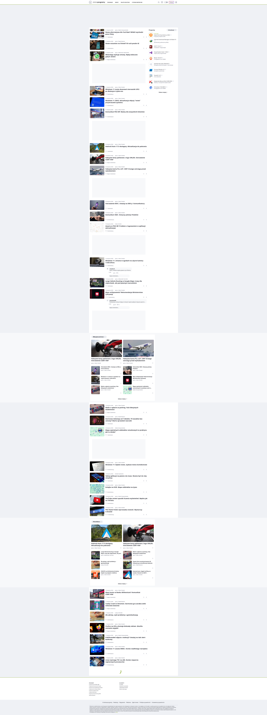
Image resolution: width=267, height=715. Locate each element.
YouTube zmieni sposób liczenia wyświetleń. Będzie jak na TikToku (126, 499)
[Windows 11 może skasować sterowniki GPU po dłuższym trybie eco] (97, 91)
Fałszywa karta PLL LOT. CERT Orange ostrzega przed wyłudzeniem (125, 170)
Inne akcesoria (157, 76)
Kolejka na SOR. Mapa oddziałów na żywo (121, 487)
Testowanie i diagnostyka (160, 47)
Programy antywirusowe (159, 36)
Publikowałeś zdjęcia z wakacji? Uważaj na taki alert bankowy (125, 638)
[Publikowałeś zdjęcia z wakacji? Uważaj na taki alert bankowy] (97, 639)
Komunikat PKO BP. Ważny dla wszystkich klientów (125, 112)
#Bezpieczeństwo (98, 337)
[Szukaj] (159, 2)
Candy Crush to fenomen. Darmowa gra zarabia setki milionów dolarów (125, 605)
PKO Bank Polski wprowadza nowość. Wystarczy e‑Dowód (123, 511)
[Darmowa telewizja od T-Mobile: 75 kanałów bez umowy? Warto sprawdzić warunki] (97, 420)
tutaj (117, 712)
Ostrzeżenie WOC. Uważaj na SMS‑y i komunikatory (125, 203)
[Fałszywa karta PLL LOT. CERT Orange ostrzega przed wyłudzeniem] (97, 170)
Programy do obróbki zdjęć (94, 684)
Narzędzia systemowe (159, 71)
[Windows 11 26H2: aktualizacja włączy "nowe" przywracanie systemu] (97, 102)
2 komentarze (110, 48)
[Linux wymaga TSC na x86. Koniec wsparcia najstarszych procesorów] (97, 661)
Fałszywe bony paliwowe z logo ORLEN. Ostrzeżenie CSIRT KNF (125, 159)
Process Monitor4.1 (159, 69)
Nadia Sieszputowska (138, 389)
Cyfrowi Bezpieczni (137, 2)
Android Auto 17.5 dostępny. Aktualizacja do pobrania (126, 146)
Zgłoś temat (135, 702)
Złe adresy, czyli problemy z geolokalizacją (108, 562)
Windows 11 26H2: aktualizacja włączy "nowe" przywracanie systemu (122, 101)
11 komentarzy (110, 514)
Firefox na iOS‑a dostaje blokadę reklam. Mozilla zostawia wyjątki (124, 627)
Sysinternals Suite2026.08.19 (161, 63)
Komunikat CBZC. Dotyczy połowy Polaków (121, 215)
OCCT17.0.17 (157, 46)
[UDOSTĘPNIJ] (146, 37)
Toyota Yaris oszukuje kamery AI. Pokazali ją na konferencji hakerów (142, 562)
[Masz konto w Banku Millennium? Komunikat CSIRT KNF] (97, 594)
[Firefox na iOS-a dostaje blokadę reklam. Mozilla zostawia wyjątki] (97, 628)
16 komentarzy (110, 665)
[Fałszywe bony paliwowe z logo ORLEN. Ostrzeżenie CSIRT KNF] (97, 159)
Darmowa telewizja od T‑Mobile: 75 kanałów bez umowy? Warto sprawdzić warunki (123, 420)
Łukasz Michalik (104, 565)
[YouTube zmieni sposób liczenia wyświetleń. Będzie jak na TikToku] (97, 500)
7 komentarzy (110, 265)
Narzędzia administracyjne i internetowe (163, 65)
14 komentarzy (110, 469)
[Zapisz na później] (143, 37)
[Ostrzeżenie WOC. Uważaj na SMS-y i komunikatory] (97, 205)
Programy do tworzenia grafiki (95, 693)
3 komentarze (110, 116)
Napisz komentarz (111, 59)
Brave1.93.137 (158, 58)
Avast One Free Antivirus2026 (162, 35)
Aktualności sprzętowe (123, 686)
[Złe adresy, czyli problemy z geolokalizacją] (95, 565)
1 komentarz (110, 37)
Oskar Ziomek (118, 224)
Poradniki (121, 684)
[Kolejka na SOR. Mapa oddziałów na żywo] (97, 489)
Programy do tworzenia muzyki (95, 686)
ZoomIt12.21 (157, 75)
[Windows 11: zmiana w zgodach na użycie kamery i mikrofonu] (97, 262)
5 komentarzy (110, 94)
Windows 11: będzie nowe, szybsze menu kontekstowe (126, 465)
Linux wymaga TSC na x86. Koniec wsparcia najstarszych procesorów (121, 661)
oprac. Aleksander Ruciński (121, 279)
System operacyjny (123, 689)
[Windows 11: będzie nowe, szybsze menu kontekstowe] (97, 466)
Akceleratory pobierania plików (161, 42)
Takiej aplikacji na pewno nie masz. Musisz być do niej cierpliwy (126, 477)
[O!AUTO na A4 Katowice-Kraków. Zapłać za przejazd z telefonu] (95, 574)
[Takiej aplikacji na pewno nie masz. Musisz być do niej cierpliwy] (97, 477)
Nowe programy (92, 695)
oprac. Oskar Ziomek (120, 87)
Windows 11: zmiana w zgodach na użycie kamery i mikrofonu (124, 262)
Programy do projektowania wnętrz (96, 687)
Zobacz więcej (122, 399)
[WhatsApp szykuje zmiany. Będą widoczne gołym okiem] (97, 56)
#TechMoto (96, 522)
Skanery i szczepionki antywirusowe (162, 82)
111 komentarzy (110, 297)
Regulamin (122, 702)
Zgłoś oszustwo (125, 2)
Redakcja (115, 702)
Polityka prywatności (145, 702)
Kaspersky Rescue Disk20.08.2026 (163, 81)
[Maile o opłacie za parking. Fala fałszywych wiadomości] (95, 390)
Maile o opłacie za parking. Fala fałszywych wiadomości (109, 387)
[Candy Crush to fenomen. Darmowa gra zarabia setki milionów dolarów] (97, 605)
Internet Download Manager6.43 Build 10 (165, 39)
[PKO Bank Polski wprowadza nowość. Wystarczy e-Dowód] (97, 511)
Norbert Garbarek (119, 473)
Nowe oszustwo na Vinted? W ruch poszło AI (122, 43)
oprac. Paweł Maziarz (120, 41)
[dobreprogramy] (100, 2)
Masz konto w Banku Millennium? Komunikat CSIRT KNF (122, 593)
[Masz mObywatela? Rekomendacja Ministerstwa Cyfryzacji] (97, 294)
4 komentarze (110, 105)
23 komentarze (110, 219)
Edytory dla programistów (160, 53)
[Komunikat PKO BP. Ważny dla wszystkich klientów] (97, 113)
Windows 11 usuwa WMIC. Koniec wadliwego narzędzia (126, 649)
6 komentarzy (110, 492)
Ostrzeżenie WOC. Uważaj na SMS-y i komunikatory (111, 367)
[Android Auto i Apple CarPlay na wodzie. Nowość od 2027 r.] (127, 574)
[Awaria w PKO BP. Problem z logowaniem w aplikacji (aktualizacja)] (97, 227)
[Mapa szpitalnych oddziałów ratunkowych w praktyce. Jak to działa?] (127, 390)
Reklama (128, 702)
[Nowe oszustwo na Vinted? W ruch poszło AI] (97, 45)
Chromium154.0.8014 (160, 87)
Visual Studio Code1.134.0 (161, 52)
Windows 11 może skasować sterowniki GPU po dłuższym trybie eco (122, 90)
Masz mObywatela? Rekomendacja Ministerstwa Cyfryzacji (124, 293)
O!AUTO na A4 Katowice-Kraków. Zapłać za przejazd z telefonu (110, 572)
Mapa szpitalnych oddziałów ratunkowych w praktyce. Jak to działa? (142, 387)
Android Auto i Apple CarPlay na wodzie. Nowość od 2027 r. (142, 572)
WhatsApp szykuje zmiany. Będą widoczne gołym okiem (121, 56)
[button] (176, 2)
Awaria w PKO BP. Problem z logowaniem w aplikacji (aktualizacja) (125, 227)
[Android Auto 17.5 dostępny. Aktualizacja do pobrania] (97, 148)
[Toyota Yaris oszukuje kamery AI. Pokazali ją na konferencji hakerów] (127, 565)
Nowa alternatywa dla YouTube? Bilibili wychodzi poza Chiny (124, 33)
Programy (110, 2)
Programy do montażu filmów (94, 689)
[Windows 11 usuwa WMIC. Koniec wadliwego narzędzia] (97, 650)
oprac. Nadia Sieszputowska (121, 30)
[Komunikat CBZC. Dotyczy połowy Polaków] (97, 216)
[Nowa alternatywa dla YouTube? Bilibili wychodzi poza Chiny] (97, 33)
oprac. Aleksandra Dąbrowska (122, 52)
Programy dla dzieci (93, 692)
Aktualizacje (171, 30)
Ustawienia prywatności (158, 702)
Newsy (117, 2)
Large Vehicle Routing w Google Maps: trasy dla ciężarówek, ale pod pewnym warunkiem (123, 282)
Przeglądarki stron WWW (160, 59)
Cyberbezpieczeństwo (123, 687)
